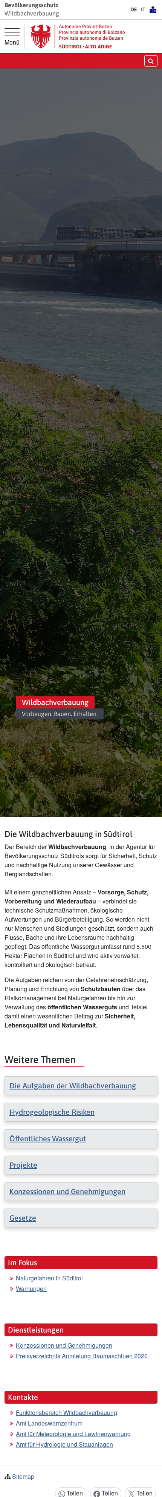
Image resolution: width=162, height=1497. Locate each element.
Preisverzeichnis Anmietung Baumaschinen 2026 (82, 1355)
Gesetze (22, 1217)
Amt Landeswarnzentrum (49, 1423)
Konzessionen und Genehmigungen (67, 1191)
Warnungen (31, 1288)
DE (133, 9)
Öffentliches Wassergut (47, 1138)
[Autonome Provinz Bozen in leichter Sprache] (152, 9)
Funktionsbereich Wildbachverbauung (66, 1412)
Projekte (23, 1165)
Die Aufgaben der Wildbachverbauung (72, 1085)
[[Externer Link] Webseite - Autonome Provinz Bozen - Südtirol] (78, 36)
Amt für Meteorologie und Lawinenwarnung (73, 1433)
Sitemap (23, 1476)
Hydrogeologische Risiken (52, 1112)
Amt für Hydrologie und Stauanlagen (64, 1444)
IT (143, 9)
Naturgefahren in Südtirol (49, 1278)
